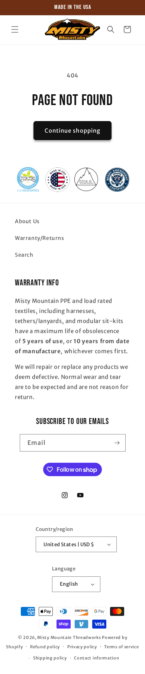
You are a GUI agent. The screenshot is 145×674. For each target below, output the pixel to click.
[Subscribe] (117, 443)
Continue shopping (72, 130)
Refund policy (45, 646)
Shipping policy (50, 658)
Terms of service (121, 646)
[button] (15, 29)
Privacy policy (82, 646)
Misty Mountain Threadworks (69, 637)
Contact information (96, 658)
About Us (27, 221)
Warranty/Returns (39, 238)
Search (24, 254)
